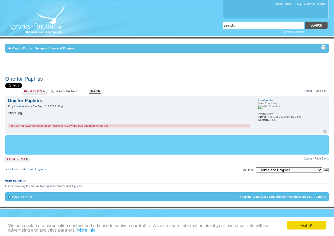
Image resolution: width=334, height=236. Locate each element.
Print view (323, 47)
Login (321, 3)
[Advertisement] (167, 63)
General (40, 48)
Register (309, 3)
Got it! (306, 225)
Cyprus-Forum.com (40, 22)
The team (244, 196)
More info (86, 229)
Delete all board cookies (269, 196)
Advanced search (293, 31)
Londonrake (21, 106)
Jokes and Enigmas (61, 48)
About (278, 3)
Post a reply (29, 89)
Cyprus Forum (22, 48)
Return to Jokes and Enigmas (27, 169)
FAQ (298, 3)
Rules (288, 3)
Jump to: (248, 169)
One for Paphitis (24, 79)
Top (324, 131)
